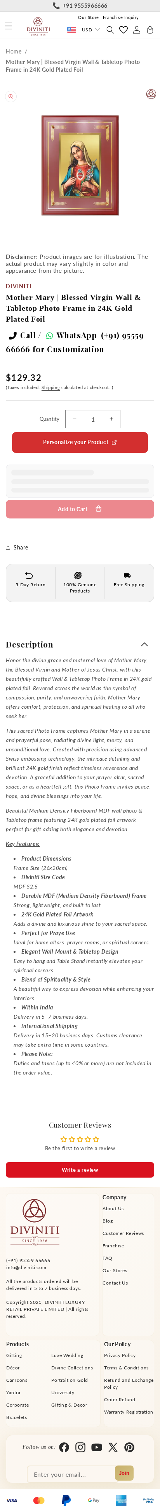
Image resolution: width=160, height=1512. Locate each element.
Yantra (13, 1392)
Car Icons (16, 1380)
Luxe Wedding (67, 1355)
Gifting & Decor (69, 1405)
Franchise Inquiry (121, 17)
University (62, 1392)
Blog (108, 1221)
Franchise (113, 1246)
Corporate (17, 1405)
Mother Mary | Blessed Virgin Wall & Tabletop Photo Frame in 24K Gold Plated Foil (73, 66)
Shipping (51, 387)
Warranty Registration (128, 1412)
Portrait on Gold (69, 1380)
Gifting (14, 1355)
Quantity (50, 419)
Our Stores (115, 1270)
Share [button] (21, 547)
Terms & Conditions (126, 1368)
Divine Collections (72, 1368)
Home (13, 51)
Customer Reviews (123, 1233)
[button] (8, 26)
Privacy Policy (120, 1355)
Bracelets (16, 1417)
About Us (113, 1208)
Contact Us (115, 1283)
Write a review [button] (80, 1170)
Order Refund (119, 1399)
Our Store (88, 17)
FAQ (108, 1258)
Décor (13, 1368)
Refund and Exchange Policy (128, 1383)
